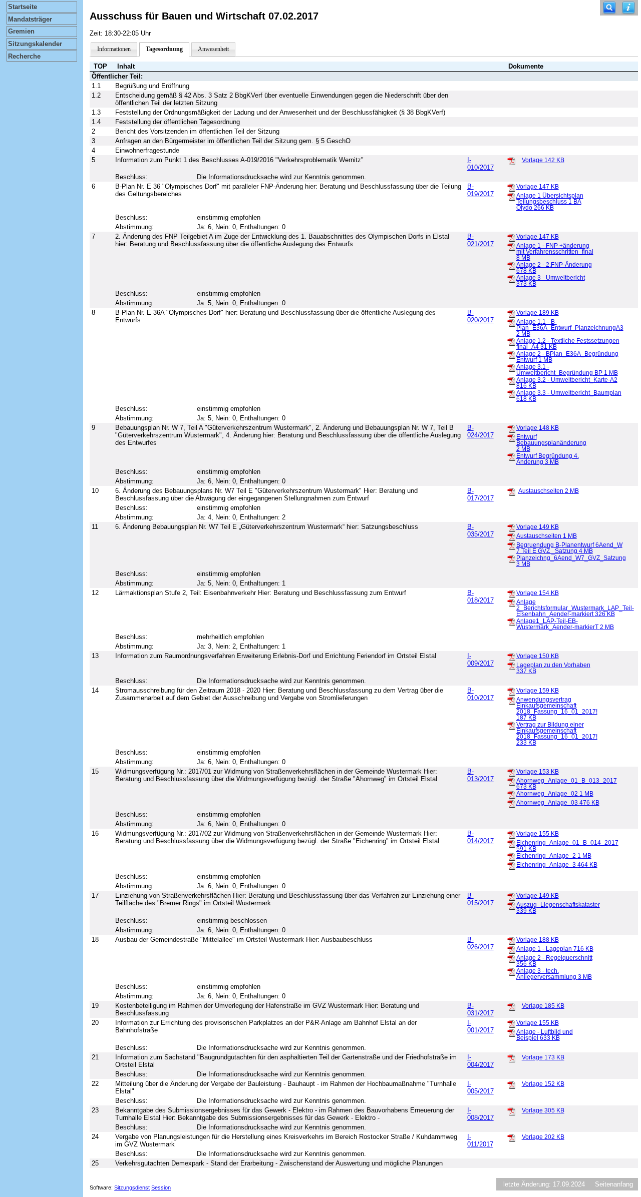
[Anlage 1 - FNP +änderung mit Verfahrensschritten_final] (511, 246)
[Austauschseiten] (511, 491)
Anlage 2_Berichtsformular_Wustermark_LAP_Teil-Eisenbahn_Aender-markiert (575, 608)
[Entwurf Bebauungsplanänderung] (511, 437)
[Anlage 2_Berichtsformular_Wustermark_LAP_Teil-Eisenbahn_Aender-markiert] (511, 603)
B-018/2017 (480, 596)
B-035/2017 (480, 530)
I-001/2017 (480, 1026)
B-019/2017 (480, 190)
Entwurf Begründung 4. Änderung (547, 459)
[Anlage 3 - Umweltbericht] (511, 278)
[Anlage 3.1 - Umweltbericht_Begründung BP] (511, 367)
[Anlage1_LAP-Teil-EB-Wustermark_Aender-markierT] (511, 622)
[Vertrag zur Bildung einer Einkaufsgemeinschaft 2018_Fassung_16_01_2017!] (511, 725)
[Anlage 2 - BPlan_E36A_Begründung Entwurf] (511, 354)
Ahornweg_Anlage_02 (554, 794)
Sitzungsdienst (132, 1187)
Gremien (21, 31)
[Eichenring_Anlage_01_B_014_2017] (511, 843)
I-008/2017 (480, 1113)
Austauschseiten (548, 491)
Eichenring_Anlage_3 (556, 865)
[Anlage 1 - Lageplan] (511, 949)
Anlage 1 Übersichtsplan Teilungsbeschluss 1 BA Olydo (549, 202)
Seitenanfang (614, 1184)
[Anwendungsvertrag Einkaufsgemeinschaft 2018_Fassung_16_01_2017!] (511, 700)
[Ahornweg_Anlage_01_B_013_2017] (511, 781)
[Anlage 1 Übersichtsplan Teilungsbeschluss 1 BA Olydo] (511, 196)
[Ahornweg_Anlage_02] (511, 794)
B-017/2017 (480, 494)
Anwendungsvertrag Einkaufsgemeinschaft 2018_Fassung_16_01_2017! (556, 709)
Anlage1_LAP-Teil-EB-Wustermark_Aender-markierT (565, 624)
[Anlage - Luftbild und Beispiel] (511, 1032)
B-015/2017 (480, 899)
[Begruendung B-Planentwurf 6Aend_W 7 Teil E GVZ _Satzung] (511, 545)
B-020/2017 (480, 316)
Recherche (24, 56)
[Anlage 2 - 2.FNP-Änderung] (511, 265)
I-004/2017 (480, 1060)
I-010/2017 (480, 163)
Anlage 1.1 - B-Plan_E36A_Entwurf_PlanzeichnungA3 (569, 328)
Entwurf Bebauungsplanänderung (551, 443)
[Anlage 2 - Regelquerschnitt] (511, 958)
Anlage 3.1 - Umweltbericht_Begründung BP (567, 370)
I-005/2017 (480, 1087)
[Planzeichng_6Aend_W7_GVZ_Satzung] (511, 558)
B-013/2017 (480, 775)
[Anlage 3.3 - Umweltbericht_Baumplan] (511, 393)
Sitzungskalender (35, 44)
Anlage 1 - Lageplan (554, 949)
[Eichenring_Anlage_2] (511, 856)
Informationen (114, 49)
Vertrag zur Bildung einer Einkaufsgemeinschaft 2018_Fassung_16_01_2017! (556, 734)
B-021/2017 (480, 240)
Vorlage (543, 160)
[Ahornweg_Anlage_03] (511, 803)
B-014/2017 (480, 837)
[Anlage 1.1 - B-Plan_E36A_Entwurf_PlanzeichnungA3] (511, 322)
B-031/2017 (480, 1009)
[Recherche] (609, 8)
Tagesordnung (164, 49)
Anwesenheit (213, 49)
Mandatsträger (30, 19)
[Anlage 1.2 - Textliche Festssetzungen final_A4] (511, 341)
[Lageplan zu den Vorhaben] (511, 666)
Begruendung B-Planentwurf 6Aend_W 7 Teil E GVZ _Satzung (569, 548)
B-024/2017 (480, 431)
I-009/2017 (480, 659)
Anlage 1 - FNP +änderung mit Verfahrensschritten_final (554, 252)
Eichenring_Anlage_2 (553, 856)
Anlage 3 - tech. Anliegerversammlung (554, 974)
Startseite (22, 7)
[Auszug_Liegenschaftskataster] (511, 905)
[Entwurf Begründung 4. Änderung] (511, 456)
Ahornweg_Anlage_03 (557, 803)
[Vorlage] (511, 161)
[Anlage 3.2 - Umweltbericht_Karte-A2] (511, 380)
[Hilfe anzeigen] (628, 8)
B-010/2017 (480, 694)
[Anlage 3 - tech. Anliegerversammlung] (511, 971)
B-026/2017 (480, 943)
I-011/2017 (480, 1140)
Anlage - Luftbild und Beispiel (544, 1035)
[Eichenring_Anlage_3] (511, 865)
